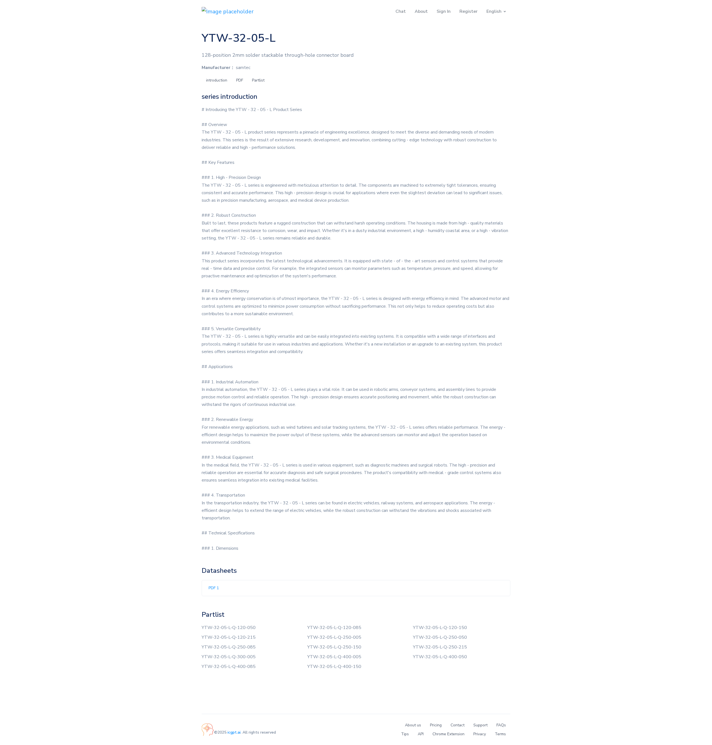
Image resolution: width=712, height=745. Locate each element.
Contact (457, 725)
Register (468, 11)
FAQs (501, 725)
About (421, 11)
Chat (400, 11)
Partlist (258, 80)
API (421, 734)
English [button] (493, 11)
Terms (500, 734)
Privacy (479, 734)
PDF (239, 80)
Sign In (444, 11)
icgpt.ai (234, 732)
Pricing (436, 725)
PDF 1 (214, 588)
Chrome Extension (448, 734)
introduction (216, 80)
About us (413, 725)
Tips (405, 734)
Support (480, 725)
